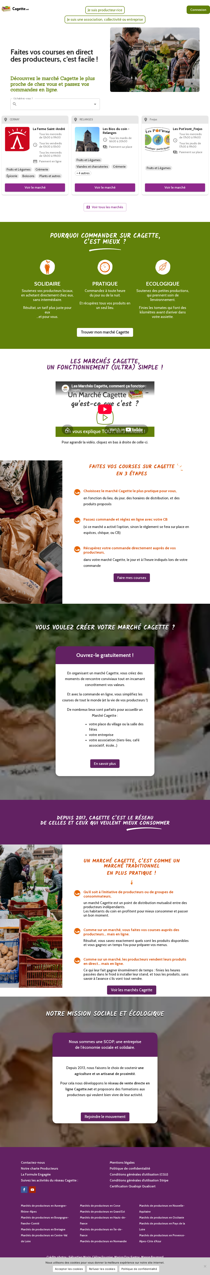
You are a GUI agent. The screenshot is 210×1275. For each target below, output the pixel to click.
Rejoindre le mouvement (105, 1116)
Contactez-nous (33, 1162)
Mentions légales (122, 1162)
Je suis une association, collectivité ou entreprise (105, 19)
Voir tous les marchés (107, 207)
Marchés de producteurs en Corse (100, 1205)
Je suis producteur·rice (105, 10)
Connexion (198, 10)
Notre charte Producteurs (39, 1168)
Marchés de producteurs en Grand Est (102, 1211)
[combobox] (54, 104)
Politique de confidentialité (130, 1168)
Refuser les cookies (102, 1268)
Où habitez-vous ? (23, 98)
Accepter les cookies (69, 1268)
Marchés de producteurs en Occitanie (161, 1217)
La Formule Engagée (36, 1174)
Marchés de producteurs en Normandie (103, 1241)
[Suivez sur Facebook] (24, 1189)
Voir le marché (35, 187)
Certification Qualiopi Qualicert (132, 1186)
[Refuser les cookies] (205, 1266)
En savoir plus (105, 763)
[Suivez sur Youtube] (32, 1189)
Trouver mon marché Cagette (105, 332)
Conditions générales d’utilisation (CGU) (139, 1174)
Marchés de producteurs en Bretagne (43, 1229)
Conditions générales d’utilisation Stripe (139, 1180)
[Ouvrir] (95, 104)
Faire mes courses (131, 577)
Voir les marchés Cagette (131, 990)
